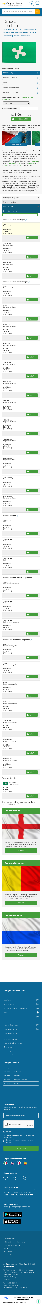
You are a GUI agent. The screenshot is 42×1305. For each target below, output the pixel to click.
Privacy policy (7, 1252)
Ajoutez (32, 238)
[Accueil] (12, 4)
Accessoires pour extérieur (12, 1076)
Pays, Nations (7, 1000)
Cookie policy (7, 1255)
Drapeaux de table (9, 1055)
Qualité (5, 1248)
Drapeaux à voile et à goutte (12, 1043)
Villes (5, 1013)
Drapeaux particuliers (10, 1029)
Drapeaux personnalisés (11, 1033)
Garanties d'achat (9, 1239)
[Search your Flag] (37, 11)
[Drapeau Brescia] (21, 931)
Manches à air (8, 1047)
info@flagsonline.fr (14, 1285)
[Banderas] (25, 1163)
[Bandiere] (5, 1163)
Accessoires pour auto (10, 1084)
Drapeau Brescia (13, 915)
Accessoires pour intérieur (12, 1072)
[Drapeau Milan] (21, 826)
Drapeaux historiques (10, 1025)
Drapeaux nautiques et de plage (14, 1017)
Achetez (21, 850)
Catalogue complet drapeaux (14, 991)
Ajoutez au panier (21, 119)
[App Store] (20, 1221)
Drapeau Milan (12, 810)
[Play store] (20, 1214)
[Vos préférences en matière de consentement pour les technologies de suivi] (38, 1301)
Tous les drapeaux (9, 996)
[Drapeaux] (19, 1163)
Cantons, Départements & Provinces (15, 1008)
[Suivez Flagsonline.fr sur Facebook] (25, 1178)
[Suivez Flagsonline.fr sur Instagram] (5, 1178)
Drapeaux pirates (9, 1051)
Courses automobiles (10, 1021)
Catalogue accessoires (11, 1063)
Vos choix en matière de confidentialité (23, 1298)
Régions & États (8, 1004)
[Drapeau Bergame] (21, 878)
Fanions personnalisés (10, 1039)
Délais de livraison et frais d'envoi (14, 1242)
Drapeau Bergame (14, 863)
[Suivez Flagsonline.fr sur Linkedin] (15, 1178)
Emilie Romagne (14, 163)
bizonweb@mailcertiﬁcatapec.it (16, 1287)
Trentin (21, 165)
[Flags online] (12, 1163)
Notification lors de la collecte (14, 1302)
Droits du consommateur (11, 1245)
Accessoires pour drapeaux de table (15, 1080)
